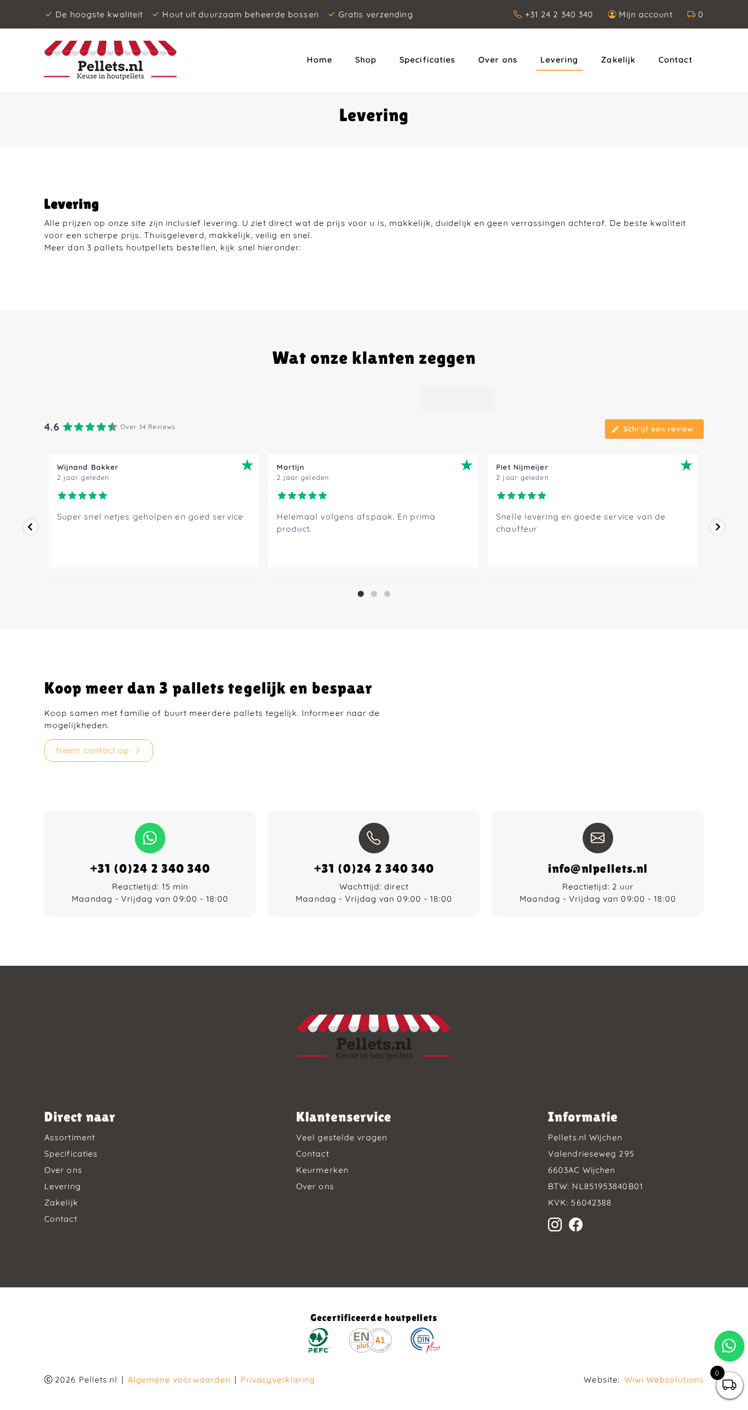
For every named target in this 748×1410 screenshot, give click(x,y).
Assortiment (69, 1137)
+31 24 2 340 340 (559, 14)
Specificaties (427, 59)
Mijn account (645, 14)
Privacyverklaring (278, 1379)
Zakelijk (618, 59)
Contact (675, 59)
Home (319, 59)
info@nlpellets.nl (598, 868)
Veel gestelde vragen (341, 1137)
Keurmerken (322, 1170)
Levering (559, 59)
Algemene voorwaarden (179, 1379)
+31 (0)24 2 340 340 (150, 868)
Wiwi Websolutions (664, 1379)
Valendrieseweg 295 (591, 1153)
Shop (366, 59)
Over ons (497, 59)
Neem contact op (93, 750)
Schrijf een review (658, 429)
